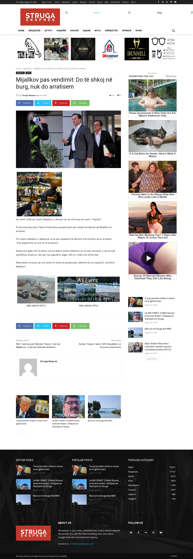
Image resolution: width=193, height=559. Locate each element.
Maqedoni (27, 68)
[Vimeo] (171, 2)
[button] (173, 30)
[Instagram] (163, 2)
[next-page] (23, 433)
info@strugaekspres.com (82, 543)
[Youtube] (175, 2)
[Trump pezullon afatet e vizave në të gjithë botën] (32, 406)
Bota (19, 417)
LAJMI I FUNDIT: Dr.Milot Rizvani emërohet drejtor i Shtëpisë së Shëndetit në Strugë (66, 424)
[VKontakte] (161, 533)
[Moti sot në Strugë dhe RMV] (104, 406)
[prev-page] (18, 433)
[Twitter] (167, 2)
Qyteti (55, 417)
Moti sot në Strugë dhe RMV (100, 421)
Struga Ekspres (28, 95)
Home (18, 68)
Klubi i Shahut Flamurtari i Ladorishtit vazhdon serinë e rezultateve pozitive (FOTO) (158, 346)
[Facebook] (158, 2)
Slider (28, 73)
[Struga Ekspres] (18, 95)
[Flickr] (146, 533)
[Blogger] (131, 533)
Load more (151, 359)
